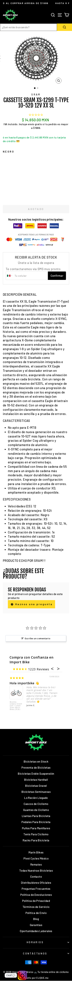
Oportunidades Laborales (36, 931)
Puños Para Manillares (36, 828)
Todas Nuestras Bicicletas (36, 870)
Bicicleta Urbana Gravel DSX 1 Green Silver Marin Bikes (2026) (16, 705)
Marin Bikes (35, 852)
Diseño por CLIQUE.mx (35, 977)
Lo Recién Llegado (36, 797)
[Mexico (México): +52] (10, 276)
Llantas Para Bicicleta (36, 816)
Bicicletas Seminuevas (36, 791)
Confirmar (57, 275)
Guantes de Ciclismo (36, 809)
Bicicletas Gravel (36, 785)
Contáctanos (35, 953)
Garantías (36, 925)
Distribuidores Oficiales (36, 882)
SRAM (36, 94)
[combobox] (28, 27)
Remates (36, 864)
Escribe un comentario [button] (37, 638)
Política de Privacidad (36, 900)
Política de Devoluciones (36, 894)
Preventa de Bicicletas (35, 767)
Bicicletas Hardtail (36, 779)
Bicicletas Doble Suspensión (36, 773)
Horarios (35, 942)
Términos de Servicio (36, 906)
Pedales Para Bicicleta (35, 822)
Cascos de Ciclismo (36, 803)
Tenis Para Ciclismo (36, 834)
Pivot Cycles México (36, 858)
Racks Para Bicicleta (36, 840)
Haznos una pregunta (33, 604)
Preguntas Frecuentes (36, 888)
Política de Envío (36, 912)
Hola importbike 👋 (24, 683)
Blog (36, 918)
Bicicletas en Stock (36, 761)
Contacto (36, 876)
